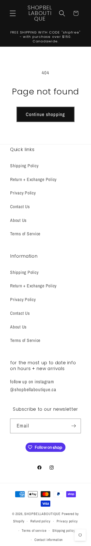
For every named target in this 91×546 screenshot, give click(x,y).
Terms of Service (25, 234)
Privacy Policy (23, 193)
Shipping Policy (24, 166)
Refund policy (40, 521)
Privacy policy (67, 521)
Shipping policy (63, 530)
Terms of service (34, 530)
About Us (18, 220)
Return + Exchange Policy (33, 179)
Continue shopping (45, 114)
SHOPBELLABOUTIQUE (42, 513)
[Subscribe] (74, 426)
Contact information (48, 539)
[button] (13, 13)
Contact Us (20, 206)
